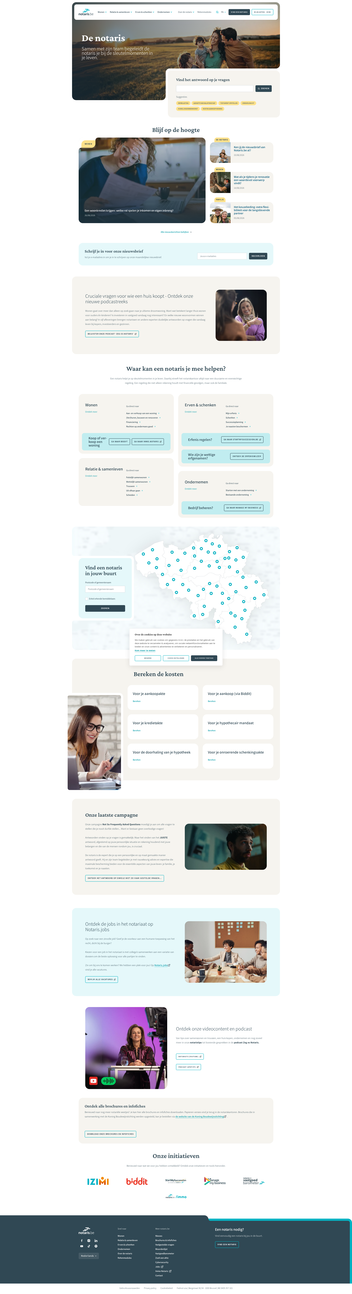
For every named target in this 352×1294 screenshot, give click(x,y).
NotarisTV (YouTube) (188, 1057)
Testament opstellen (228, 103)
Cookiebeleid (166, 1288)
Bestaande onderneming (237, 494)
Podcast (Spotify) (187, 1067)
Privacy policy (150, 1288)
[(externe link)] (98, 1181)
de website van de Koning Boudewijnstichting (199, 1116)
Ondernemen (163, 12)
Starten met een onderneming (240, 490)
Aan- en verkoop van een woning (141, 413)
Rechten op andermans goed (139, 426)
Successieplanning (234, 422)
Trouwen (130, 486)
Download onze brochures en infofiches (110, 1134)
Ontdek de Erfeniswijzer (247, 456)
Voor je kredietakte (148, 723)
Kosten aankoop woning (212, 109)
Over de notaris (185, 12)
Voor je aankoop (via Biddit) (229, 694)
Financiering (132, 422)
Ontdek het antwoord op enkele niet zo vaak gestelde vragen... (125, 878)
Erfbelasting (183, 103)
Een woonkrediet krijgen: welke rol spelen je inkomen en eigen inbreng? (129, 210)
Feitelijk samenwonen (136, 477)
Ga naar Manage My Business (242, 508)
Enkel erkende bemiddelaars (102, 598)
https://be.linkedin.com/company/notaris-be (96, 1240)
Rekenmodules (204, 12)
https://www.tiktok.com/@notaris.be (89, 1246)
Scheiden (130, 495)
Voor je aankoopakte (149, 694)
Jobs (157, 1266)
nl (222, 12)
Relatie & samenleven (120, 12)
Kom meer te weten (145, 650)
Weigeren (148, 658)
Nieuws (158, 1236)
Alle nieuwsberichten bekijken (175, 232)
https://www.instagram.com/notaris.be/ (89, 1240)
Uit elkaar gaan (133, 490)
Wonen (101, 12)
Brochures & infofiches (165, 1240)
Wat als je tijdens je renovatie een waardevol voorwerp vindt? (252, 180)
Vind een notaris (239, 12)
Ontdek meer (91, 411)
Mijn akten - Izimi (262, 12)
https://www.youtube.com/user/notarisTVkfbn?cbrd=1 (81, 1246)
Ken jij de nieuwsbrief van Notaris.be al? (249, 149)
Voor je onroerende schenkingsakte (236, 752)
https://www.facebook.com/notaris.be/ (81, 1240)
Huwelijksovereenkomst (188, 109)
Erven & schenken (143, 12)
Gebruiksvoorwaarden (129, 1288)
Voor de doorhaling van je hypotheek (162, 752)
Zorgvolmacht (248, 103)
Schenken (230, 417)
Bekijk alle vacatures (100, 979)
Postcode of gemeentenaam (98, 582)
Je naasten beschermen (237, 426)
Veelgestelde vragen (164, 1244)
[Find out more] (137, 1181)
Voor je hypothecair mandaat (231, 723)
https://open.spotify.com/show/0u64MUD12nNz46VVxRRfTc (96, 1246)
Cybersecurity (161, 1262)
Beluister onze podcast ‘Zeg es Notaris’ (111, 334)
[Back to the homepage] (86, 12)
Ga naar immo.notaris (146, 441)
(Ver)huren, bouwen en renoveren (142, 417)
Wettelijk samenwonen (137, 481)
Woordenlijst (161, 1249)
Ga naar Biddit (119, 441)
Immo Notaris (161, 1271)
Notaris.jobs (161, 965)
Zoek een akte (161, 1258)
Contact (159, 1275)
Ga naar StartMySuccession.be (241, 439)
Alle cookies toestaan (204, 658)
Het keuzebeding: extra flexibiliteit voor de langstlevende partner (252, 210)
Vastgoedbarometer (164, 1253)
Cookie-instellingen (176, 658)
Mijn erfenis (231, 413)
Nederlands (87, 1256)
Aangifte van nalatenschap (204, 103)
